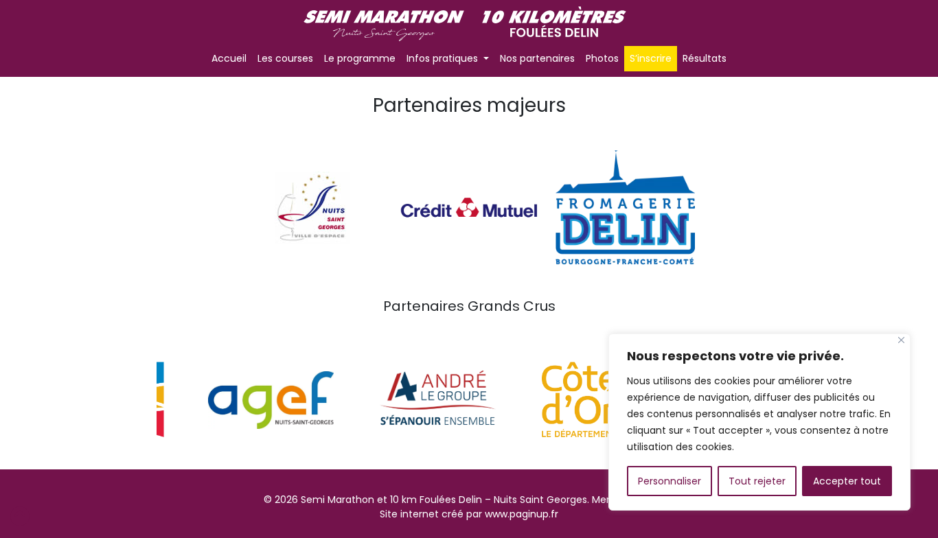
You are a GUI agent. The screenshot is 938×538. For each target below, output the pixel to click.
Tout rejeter (757, 481)
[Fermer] (901, 340)
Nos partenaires (537, 58)
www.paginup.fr (521, 514)
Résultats (705, 58)
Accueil (229, 58)
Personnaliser (669, 481)
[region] (759, 422)
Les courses (285, 58)
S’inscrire (651, 58)
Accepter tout (847, 481)
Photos (602, 58)
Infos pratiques (444, 58)
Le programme (360, 58)
